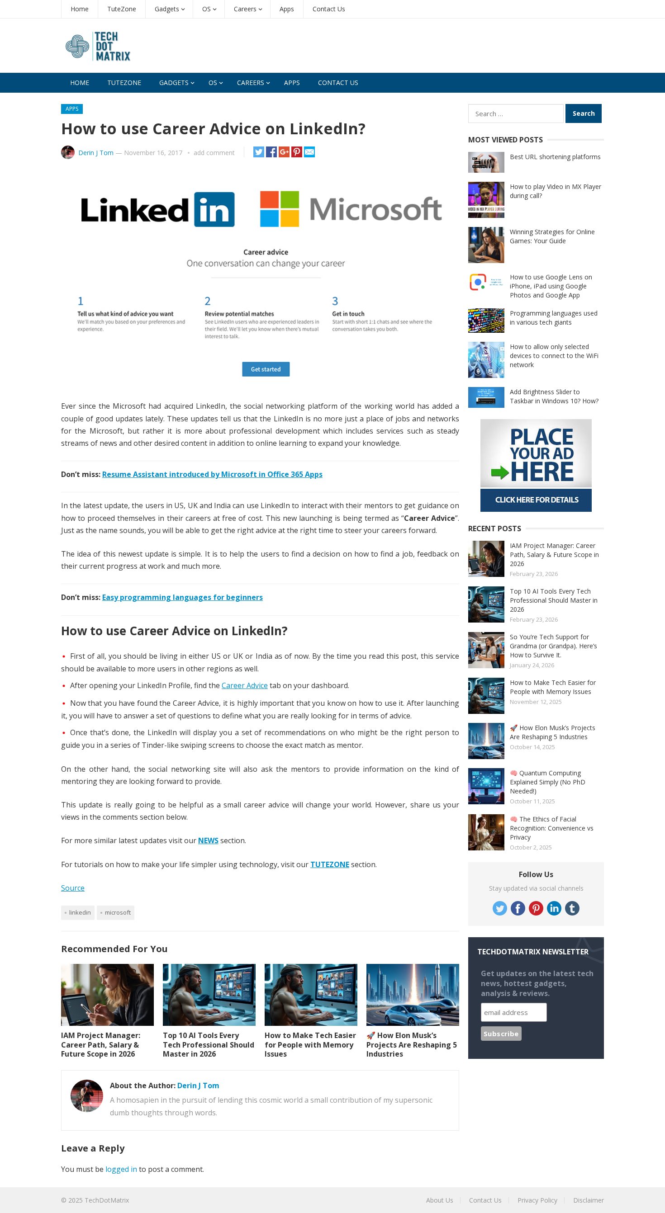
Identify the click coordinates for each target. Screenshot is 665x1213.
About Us (439, 1200)
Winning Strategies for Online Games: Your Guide (552, 236)
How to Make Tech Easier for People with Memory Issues (310, 1044)
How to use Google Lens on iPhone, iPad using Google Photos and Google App (551, 286)
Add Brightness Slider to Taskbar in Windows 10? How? (554, 396)
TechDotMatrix (107, 1200)
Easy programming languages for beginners (182, 597)
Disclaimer (588, 1200)
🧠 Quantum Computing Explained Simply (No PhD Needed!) (547, 782)
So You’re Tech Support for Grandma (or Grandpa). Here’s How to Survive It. (553, 645)
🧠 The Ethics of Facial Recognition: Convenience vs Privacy (552, 828)
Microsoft (118, 912)
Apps (287, 9)
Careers (245, 9)
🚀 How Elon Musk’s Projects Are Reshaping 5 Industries (411, 1044)
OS (206, 9)
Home (80, 9)
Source (73, 888)
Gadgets (167, 9)
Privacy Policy (537, 1200)
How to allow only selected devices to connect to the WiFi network (554, 355)
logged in (121, 1169)
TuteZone (121, 9)
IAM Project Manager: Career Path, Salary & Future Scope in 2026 (100, 1044)
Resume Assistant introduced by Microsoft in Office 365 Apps (212, 474)
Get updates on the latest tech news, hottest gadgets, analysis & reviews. (537, 983)
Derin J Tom (96, 152)
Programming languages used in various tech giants (554, 317)
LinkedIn (80, 912)
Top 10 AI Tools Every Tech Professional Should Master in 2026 (208, 1044)
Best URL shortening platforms (555, 156)
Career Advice (245, 685)
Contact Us (329, 9)
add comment (214, 152)
